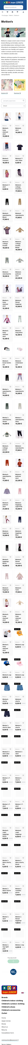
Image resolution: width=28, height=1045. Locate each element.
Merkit (11, 15)
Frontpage (5, 15)
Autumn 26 (4, 93)
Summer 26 (17, 93)
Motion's (16, 15)
